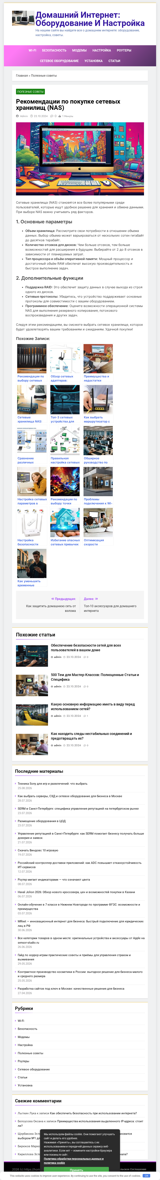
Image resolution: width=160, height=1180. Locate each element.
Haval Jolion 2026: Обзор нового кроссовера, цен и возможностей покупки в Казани (76, 892)
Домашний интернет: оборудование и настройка (90, 19)
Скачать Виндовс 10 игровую (38, 850)
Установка (93, 61)
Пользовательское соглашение (125, 1169)
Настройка (101, 50)
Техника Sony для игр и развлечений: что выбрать (52, 783)
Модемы (79, 50)
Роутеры (124, 50)
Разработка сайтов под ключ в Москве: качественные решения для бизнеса (71, 988)
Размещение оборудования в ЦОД (42, 821)
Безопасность (54, 50)
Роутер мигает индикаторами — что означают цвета (54, 879)
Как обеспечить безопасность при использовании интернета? (93, 1113)
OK (146, 1175)
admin (24, 116)
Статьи (114, 61)
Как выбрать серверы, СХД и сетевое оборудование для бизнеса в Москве (70, 796)
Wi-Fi (32, 50)
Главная (22, 75)
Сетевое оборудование (59, 61)
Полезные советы (44, 75)
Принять (76, 1170)
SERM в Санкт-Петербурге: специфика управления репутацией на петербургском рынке (78, 808)
